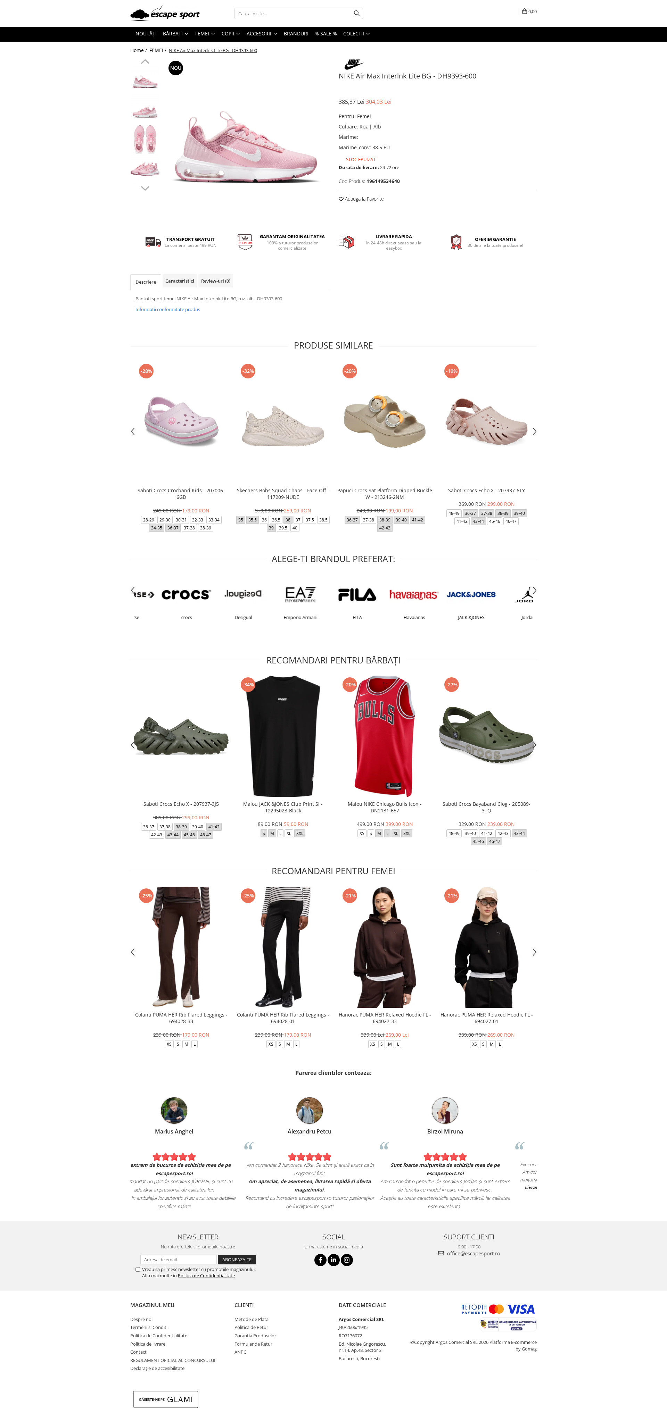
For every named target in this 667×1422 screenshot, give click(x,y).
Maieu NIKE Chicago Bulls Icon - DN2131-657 (385, 807)
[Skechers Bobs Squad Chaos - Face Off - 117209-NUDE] (283, 422)
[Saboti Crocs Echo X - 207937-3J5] (181, 736)
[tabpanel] (245, 141)
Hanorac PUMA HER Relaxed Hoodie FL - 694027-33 (385, 1017)
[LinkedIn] (334, 1260)
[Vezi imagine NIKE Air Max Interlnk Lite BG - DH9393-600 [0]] (145, 80)
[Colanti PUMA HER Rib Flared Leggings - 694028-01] (283, 947)
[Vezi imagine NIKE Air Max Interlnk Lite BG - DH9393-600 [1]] (145, 110)
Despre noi (141, 1319)
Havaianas (390, 617)
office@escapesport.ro (473, 1253)
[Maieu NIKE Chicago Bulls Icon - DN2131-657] (384, 736)
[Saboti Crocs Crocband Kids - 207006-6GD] (181, 422)
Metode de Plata (251, 1319)
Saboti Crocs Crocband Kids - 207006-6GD (181, 493)
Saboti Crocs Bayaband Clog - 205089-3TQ (486, 807)
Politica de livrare (147, 1344)
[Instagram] (347, 1260)
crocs (162, 617)
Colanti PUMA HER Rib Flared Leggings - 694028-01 (283, 1017)
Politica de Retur (251, 1327)
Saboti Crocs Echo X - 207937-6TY (486, 490)
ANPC (240, 1352)
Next (145, 187)
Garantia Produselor (255, 1335)
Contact (138, 1352)
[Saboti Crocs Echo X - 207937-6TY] (486, 422)
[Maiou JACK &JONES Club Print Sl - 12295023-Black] (283, 736)
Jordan (504, 617)
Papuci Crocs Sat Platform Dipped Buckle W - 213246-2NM (384, 493)
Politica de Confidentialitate (206, 1275)
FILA (333, 617)
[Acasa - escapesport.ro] (165, 13)
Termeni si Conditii (149, 1327)
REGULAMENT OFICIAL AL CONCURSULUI (172, 1360)
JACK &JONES (447, 617)
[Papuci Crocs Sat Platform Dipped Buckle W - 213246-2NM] (384, 422)
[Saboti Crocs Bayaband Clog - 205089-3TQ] (486, 736)
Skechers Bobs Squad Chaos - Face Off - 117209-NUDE (283, 493)
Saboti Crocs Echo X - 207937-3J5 (181, 804)
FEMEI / (158, 50)
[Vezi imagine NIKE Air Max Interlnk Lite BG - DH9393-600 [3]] (145, 169)
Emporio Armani (276, 617)
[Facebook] (320, 1260)
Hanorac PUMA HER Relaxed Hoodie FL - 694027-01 (486, 1017)
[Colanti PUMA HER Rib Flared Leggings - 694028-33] (181, 947)
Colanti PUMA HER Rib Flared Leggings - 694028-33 (181, 1017)
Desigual (219, 617)
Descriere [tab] (145, 282)
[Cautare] (357, 13)
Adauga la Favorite (364, 198)
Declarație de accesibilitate (157, 1368)
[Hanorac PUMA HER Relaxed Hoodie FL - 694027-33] (384, 947)
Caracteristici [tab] (179, 281)
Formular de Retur (253, 1344)
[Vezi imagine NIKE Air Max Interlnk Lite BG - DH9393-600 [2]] (145, 139)
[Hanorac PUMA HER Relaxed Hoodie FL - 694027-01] (486, 947)
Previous (145, 62)
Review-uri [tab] (215, 281)
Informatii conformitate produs (167, 309)
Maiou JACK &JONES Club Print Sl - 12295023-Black (283, 807)
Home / (139, 50)
